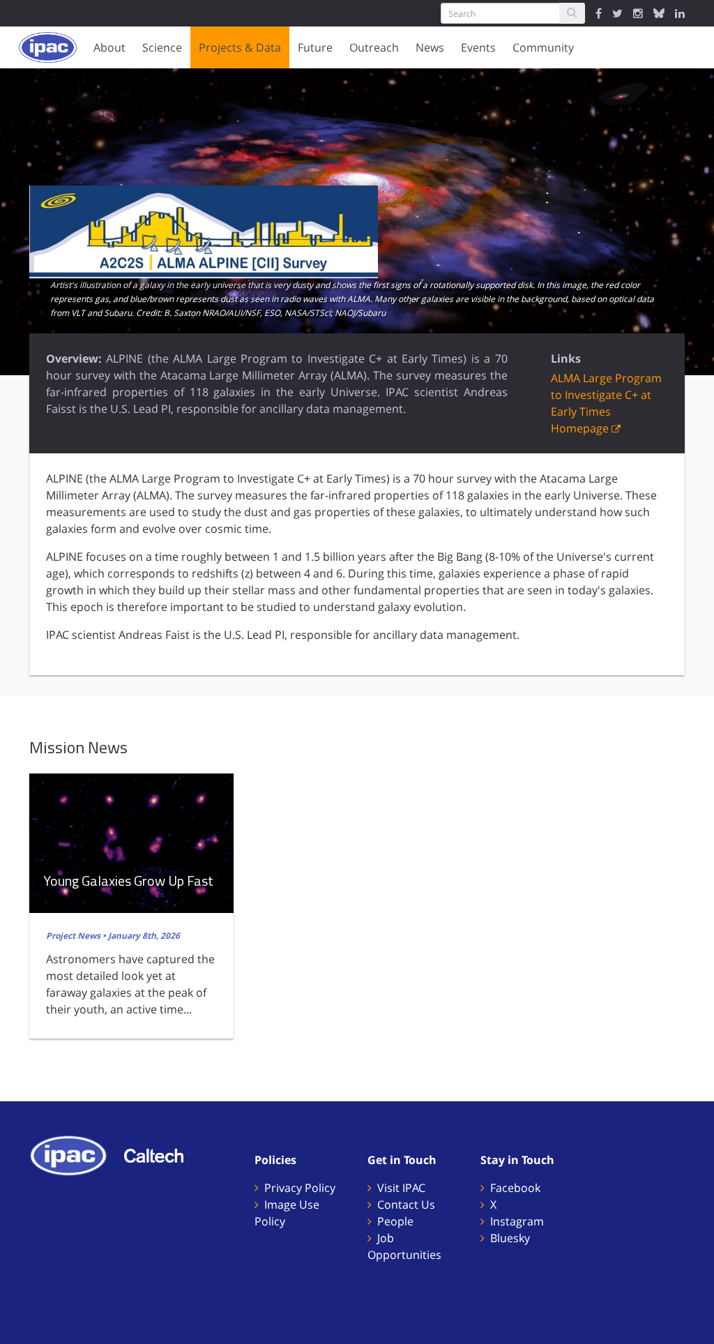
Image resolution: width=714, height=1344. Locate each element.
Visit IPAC (401, 1187)
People (395, 1221)
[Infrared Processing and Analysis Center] (75, 1154)
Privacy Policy (299, 1187)
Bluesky (510, 1238)
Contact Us (406, 1204)
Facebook (515, 1187)
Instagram (517, 1221)
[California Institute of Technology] (160, 1154)
